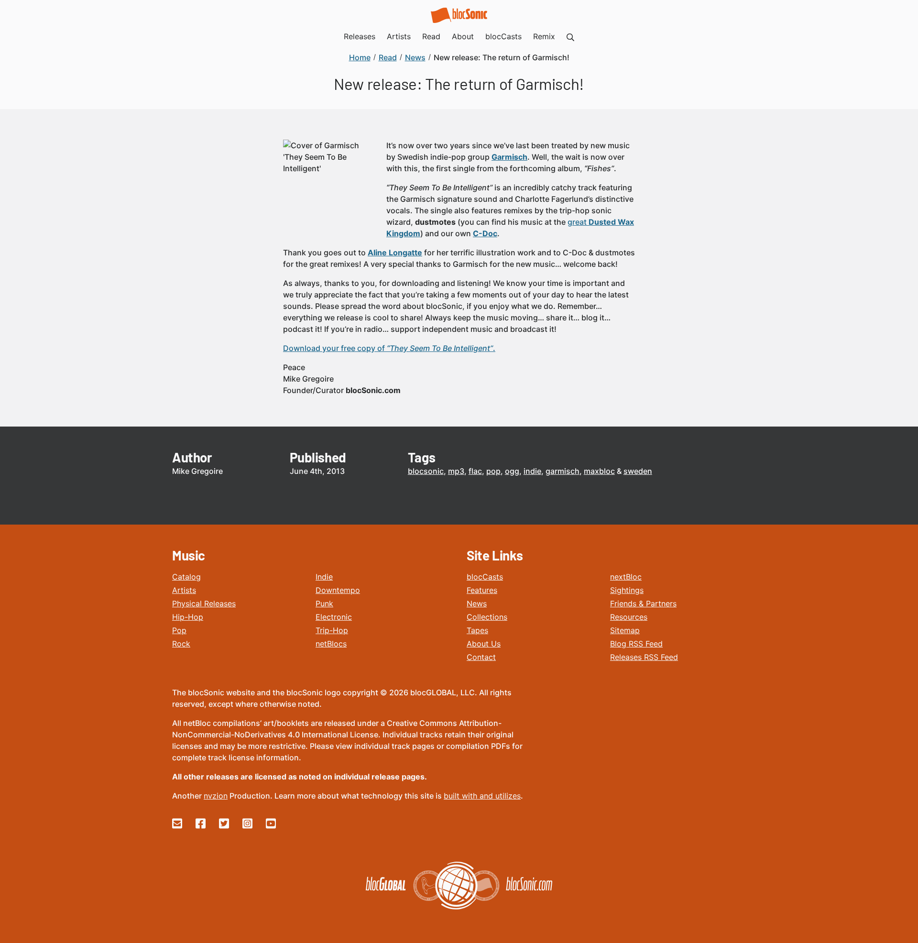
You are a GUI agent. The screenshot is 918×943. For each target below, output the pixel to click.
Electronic (334, 617)
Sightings (627, 590)
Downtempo (338, 590)
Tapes (477, 630)
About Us (484, 643)
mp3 (456, 471)
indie (532, 471)
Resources (628, 617)
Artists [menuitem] (399, 36)
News (477, 603)
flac (475, 471)
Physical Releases (204, 603)
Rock (181, 643)
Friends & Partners (643, 603)
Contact (481, 657)
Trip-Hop (332, 630)
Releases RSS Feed (644, 657)
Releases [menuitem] (359, 36)
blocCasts (485, 576)
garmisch (562, 471)
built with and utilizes (482, 795)
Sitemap (625, 630)
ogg (512, 471)
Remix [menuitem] (544, 36)
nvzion (216, 795)
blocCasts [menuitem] (503, 36)
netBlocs (331, 643)
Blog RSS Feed (636, 643)
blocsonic (426, 471)
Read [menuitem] (431, 36)
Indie (324, 576)
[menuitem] (570, 36)
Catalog (186, 576)
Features (482, 590)
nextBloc (626, 576)
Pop (179, 630)
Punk (324, 603)
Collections (487, 617)
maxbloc (599, 471)
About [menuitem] (463, 36)
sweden (637, 471)
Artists (184, 590)
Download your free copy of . (389, 348)
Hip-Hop (187, 617)
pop (493, 471)
